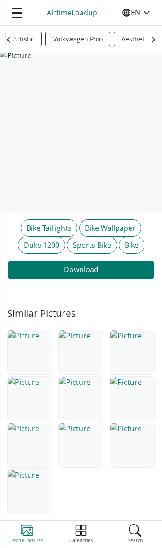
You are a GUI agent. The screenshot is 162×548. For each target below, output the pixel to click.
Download (81, 269)
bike (132, 245)
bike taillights (49, 228)
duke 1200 (41, 245)
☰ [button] (17, 12)
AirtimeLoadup (72, 13)
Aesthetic (135, 39)
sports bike (92, 245)
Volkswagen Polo (78, 39)
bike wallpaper (110, 228)
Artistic (23, 39)
